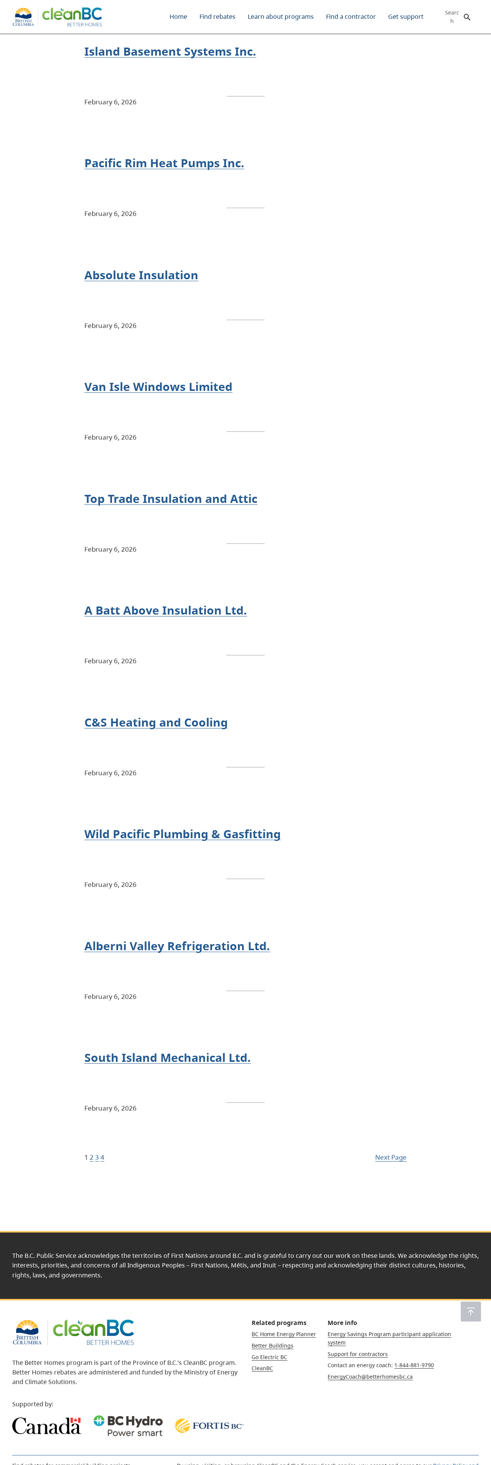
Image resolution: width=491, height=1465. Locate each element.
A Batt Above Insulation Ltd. (165, 610)
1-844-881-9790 (414, 1365)
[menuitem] (178, 17)
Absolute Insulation (141, 275)
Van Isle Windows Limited (158, 386)
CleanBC (262, 1368)
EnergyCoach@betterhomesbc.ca (370, 1376)
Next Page (391, 1157)
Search (452, 17)
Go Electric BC (269, 1357)
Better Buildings (272, 1345)
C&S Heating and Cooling (156, 722)
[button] (471, 1311)
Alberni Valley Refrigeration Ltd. (177, 946)
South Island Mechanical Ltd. (167, 1057)
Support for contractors (358, 1354)
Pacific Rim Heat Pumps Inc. (164, 163)
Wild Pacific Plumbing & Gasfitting (182, 834)
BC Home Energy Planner (284, 1334)
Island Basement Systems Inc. (170, 51)
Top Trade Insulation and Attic (170, 498)
